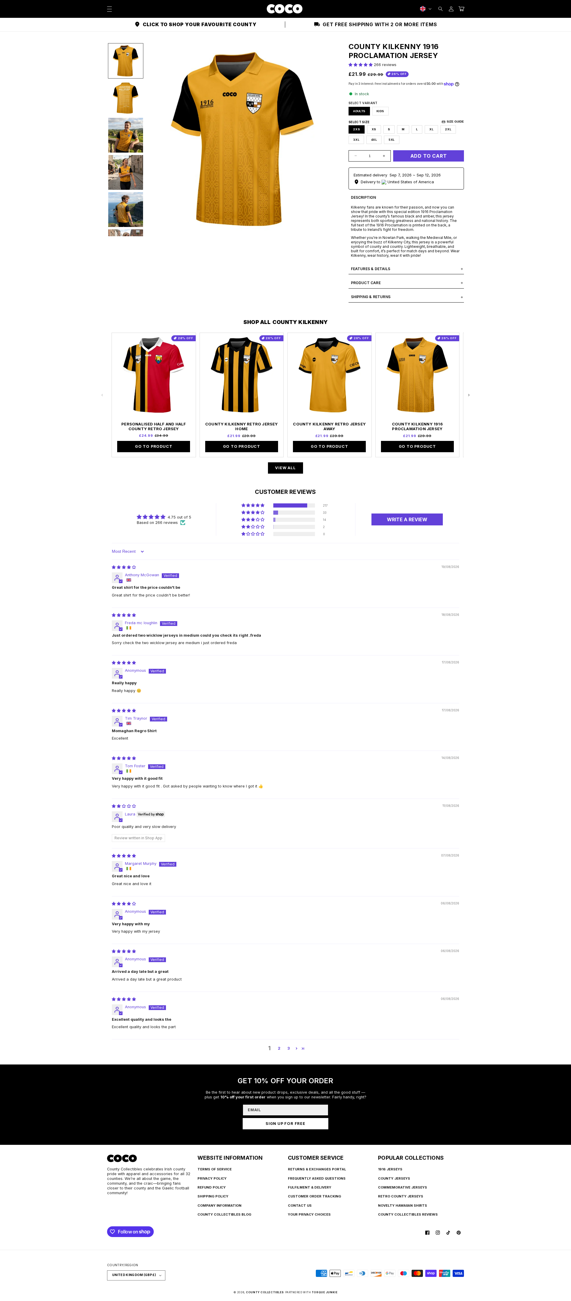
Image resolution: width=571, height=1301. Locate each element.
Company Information (219, 1205)
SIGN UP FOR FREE (285, 1123)
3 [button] (288, 1048)
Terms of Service (214, 1169)
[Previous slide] (102, 395)
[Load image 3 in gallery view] (125, 135)
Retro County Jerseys (400, 1196)
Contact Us (300, 1205)
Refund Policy (211, 1187)
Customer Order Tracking (314, 1196)
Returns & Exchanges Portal (317, 1169)
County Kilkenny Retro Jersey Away (329, 426)
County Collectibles (265, 1292)
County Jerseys (394, 1178)
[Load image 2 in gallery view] (125, 98)
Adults (359, 111)
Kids (380, 111)
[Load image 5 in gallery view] (125, 209)
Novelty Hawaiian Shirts (402, 1205)
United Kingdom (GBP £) (134, 1275)
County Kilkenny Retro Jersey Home (241, 426)
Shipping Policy (212, 1196)
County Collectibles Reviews (408, 1214)
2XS (356, 129)
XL (431, 129)
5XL (392, 139)
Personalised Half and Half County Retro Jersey (153, 426)
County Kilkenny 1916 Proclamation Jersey (417, 426)
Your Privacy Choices (309, 1214)
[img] (124, 567)
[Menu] (109, 9)
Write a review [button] (407, 519)
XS (374, 129)
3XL (356, 139)
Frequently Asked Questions (317, 1178)
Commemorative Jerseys (402, 1187)
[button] (440, 9)
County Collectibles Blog (224, 1214)
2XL (448, 129)
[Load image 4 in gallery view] (125, 172)
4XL (374, 139)
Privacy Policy (212, 1178)
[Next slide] (468, 395)
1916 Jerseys (390, 1169)
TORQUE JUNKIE (325, 1292)
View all (285, 468)
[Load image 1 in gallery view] (125, 60)
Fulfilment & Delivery (309, 1187)
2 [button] (279, 1048)
